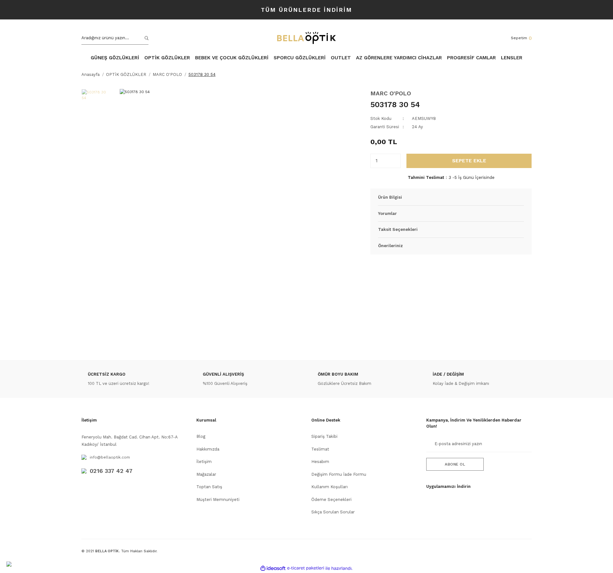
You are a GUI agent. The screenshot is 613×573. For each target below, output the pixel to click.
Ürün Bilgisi (390, 197)
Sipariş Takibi (324, 436)
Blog (200, 436)
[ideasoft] (273, 568)
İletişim (204, 461)
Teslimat (320, 449)
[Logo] (306, 38)
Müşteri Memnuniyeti (217, 499)
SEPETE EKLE (469, 161)
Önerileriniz (390, 245)
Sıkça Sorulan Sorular (333, 512)
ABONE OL (455, 464)
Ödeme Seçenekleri (331, 499)
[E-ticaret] (305, 568)
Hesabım (320, 461)
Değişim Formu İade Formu (338, 474)
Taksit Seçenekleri (398, 229)
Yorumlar (387, 213)
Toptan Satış (209, 486)
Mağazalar (206, 474)
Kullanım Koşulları (329, 486)
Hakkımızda (207, 449)
